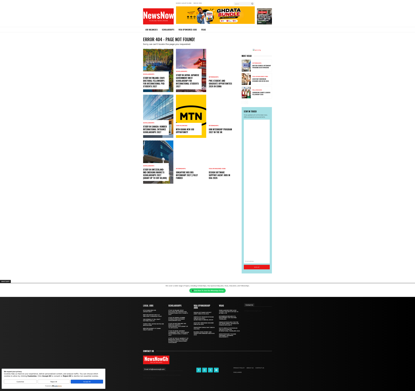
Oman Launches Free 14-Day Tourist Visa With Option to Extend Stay (228, 312)
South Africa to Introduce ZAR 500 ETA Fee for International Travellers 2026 (229, 329)
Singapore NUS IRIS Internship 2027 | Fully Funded (187, 175)
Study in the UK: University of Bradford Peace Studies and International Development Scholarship (178, 340)
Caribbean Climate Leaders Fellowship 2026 (261, 93)
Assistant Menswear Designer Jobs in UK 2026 (260, 80)
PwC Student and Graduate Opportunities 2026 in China (220, 83)
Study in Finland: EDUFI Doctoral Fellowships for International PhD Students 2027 (154, 82)
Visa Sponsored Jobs (217, 168)
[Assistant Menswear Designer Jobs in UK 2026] (246, 79)
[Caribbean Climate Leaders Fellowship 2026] (246, 92)
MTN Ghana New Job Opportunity (185, 131)
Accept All (86, 382)
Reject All (53, 382)
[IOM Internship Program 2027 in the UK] (224, 116)
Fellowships (262, 12)
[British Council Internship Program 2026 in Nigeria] (246, 65)
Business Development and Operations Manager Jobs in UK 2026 (204, 333)
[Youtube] (216, 370)
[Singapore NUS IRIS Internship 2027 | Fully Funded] (191, 162)
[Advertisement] (257, 189)
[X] (210, 370)
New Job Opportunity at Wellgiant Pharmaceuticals (152, 315)
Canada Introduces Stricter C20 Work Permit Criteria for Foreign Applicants (229, 324)
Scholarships (148, 74)
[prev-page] (243, 102)
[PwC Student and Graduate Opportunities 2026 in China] (224, 70)
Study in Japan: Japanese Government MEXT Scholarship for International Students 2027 (187, 80)
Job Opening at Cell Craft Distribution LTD (151, 320)
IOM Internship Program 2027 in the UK (220, 131)
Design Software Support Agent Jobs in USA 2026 (219, 175)
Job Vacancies (181, 125)
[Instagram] (204, 370)
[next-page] (246, 102)
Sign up (256, 267)
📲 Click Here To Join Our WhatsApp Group (207, 290)
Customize (20, 382)
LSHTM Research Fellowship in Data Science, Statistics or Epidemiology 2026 (264, 18)
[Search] (252, 4)
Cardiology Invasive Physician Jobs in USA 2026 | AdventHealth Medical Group (204, 318)
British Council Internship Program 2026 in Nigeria (261, 66)
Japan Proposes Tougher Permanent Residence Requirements (227, 335)
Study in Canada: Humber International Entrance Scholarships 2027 (155, 129)
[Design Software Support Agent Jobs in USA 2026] (224, 162)
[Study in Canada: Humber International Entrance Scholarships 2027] (158, 116)
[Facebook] (198, 370)
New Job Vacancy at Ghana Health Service (152, 329)
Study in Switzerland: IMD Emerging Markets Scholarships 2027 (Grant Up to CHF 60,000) (155, 174)
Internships (181, 168)
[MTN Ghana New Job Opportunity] (191, 116)
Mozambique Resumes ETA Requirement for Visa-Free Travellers (227, 318)
